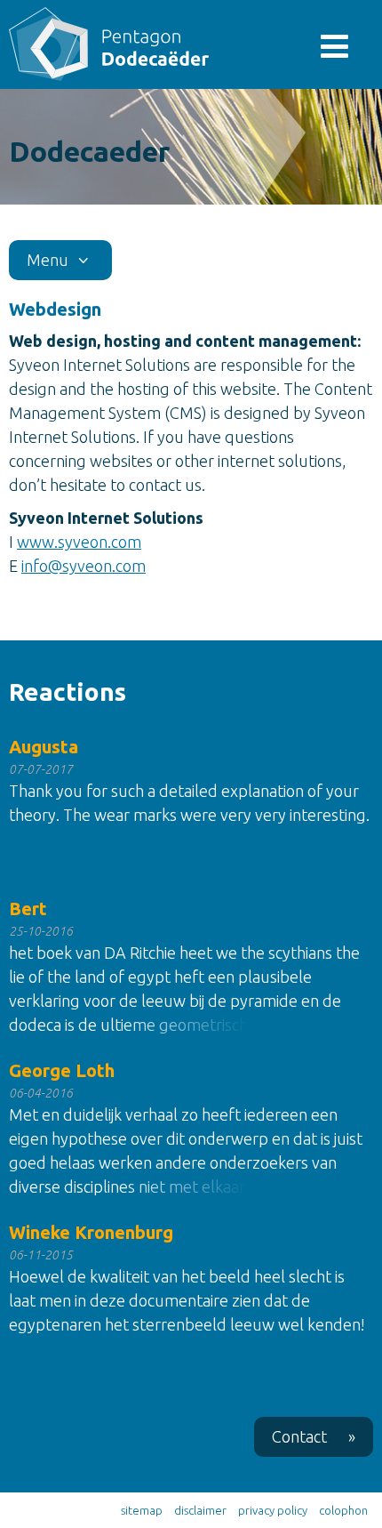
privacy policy (272, 1510)
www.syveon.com (79, 542)
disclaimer (200, 1510)
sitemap (142, 1510)
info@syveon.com (83, 566)
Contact (313, 1436)
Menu (49, 260)
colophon (343, 1510)
